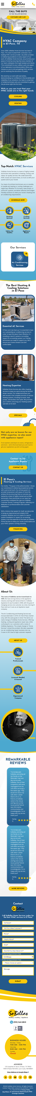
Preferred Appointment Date (11, 954)
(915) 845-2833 (19, 1022)
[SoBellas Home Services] (18, 4)
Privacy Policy (25, 1090)
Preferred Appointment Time (11, 960)
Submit (18, 981)
